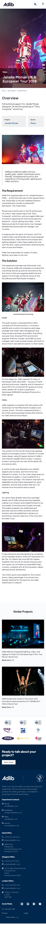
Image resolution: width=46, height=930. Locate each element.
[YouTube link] (23, 904)
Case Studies (12, 90)
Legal (26, 913)
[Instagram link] (35, 904)
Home (4, 90)
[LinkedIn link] (29, 904)
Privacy (4, 913)
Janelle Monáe (22, 90)
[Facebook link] (41, 904)
